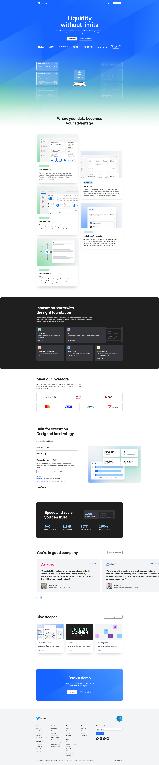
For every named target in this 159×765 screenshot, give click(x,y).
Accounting (69, 735)
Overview (38, 728)
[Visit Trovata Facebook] (101, 738)
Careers (83, 733)
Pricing (80, 3)
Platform (54, 3)
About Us (83, 728)
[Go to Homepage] (41, 718)
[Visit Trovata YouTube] (107, 738)
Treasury (68, 728)
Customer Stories (71, 744)
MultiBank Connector (42, 737)
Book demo (117, 3)
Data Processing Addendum (65, 760)
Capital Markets (55, 739)
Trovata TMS (39, 733)
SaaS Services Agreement (50, 760)
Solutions (63, 3)
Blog (67, 741)
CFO (67, 730)
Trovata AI (39, 744)
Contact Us (84, 735)
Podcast (68, 755)
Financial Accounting (57, 730)
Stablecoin (39, 746)
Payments (54, 728)
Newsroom (84, 730)
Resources (71, 3)
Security (75, 760)
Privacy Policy (82, 760)
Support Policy (90, 760)
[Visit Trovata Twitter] (104, 738)
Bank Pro (38, 735)
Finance (68, 733)
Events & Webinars (71, 753)
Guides (68, 746)
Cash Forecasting (56, 742)
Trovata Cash (39, 730)
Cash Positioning (41, 457)
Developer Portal (40, 751)
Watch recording (85, 38)
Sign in (109, 3)
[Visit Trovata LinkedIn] (97, 738)
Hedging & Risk (55, 737)
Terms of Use (39, 760)
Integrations (39, 748)
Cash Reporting (55, 744)
